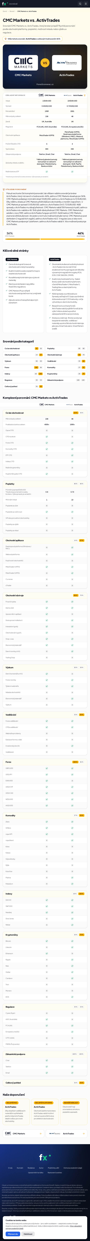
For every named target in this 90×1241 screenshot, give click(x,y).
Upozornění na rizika (35, 1172)
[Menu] (85, 3)
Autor (41, 1168)
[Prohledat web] (80, 3)
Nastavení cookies (55, 1172)
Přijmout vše (13, 1234)
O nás (10, 1168)
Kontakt (20, 1168)
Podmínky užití (53, 1168)
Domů (5, 11)
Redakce (31, 1168)
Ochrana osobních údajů (73, 1168)
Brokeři (12, 11)
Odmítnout (28, 1234)
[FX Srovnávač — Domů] (45, 1157)
